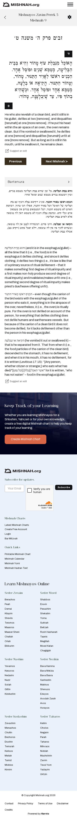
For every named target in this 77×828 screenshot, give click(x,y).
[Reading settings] (69, 17)
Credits (9, 810)
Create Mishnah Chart (25, 439)
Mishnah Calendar (14, 559)
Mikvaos (45, 746)
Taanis (43, 636)
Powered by (38, 813)
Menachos (10, 728)
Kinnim (8, 769)
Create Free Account (16, 529)
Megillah (44, 641)
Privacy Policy (25, 803)
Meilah (8, 755)
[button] (39, 182)
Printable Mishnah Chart (17, 554)
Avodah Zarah (48, 698)
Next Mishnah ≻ (57, 161)
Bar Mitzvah (11, 538)
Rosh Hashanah (48, 632)
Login (8, 534)
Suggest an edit (18, 151)
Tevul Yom (46, 765)
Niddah (44, 751)
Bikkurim (9, 646)
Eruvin (43, 604)
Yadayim (45, 769)
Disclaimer (62, 803)
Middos (9, 765)
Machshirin (46, 755)
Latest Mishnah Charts (17, 525)
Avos (43, 703)
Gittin (7, 689)
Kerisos (9, 751)
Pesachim (45, 609)
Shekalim (45, 613)
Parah (43, 737)
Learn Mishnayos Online (27, 583)
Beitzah (44, 627)
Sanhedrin (45, 680)
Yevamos (10, 666)
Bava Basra (46, 675)
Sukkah (44, 622)
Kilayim (9, 613)
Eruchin (9, 741)
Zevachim (10, 723)
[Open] (70, 4)
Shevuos (45, 689)
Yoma (43, 618)
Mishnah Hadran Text (16, 568)
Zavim (43, 760)
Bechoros (10, 737)
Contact (9, 803)
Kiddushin (10, 694)
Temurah (9, 746)
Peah (7, 604)
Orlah (8, 641)
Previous (15, 161)
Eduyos (44, 694)
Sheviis (9, 618)
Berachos (10, 599)
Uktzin (43, 774)
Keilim (43, 723)
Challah (9, 636)
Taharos (44, 741)
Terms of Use (45, 803)
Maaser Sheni (12, 632)
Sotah (8, 684)
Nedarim (9, 675)
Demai (8, 609)
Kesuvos (9, 670)
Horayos (45, 708)
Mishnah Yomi (12, 563)
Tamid (8, 760)
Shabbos (45, 599)
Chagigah (45, 650)
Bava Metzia (47, 670)
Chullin (8, 732)
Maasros (9, 627)
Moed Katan (46, 646)
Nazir (7, 680)
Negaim (44, 732)
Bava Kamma (47, 666)
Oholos (44, 728)
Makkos (44, 684)
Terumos (9, 622)
